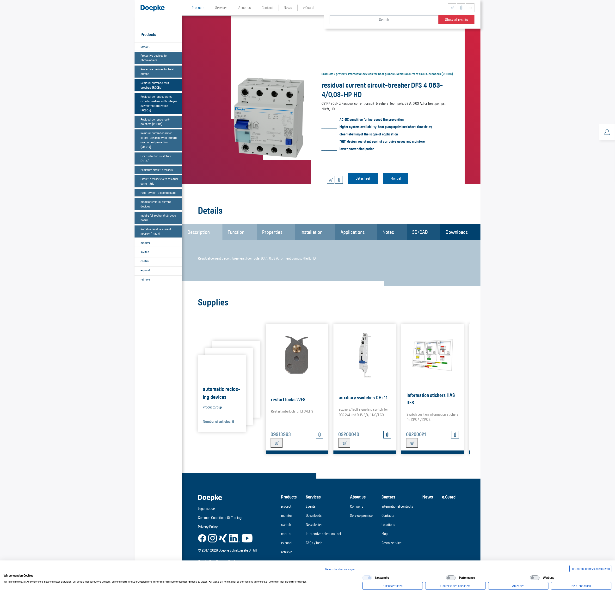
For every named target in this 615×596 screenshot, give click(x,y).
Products (327, 74)
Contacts (387, 515)
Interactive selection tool (323, 533)
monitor (145, 243)
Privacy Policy (208, 526)
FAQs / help (314, 543)
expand (145, 270)
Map (384, 533)
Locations (388, 524)
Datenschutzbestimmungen (340, 569)
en (470, 8)
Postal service (391, 543)
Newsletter (314, 524)
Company (356, 506)
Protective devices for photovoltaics (154, 58)
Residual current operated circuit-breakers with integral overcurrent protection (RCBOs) (159, 103)
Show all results (456, 19)
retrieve (145, 279)
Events (311, 506)
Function (236, 232)
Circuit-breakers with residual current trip (159, 181)
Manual (395, 178)
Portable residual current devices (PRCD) (156, 231)
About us (358, 496)
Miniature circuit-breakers (157, 170)
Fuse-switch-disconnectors (158, 193)
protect (145, 46)
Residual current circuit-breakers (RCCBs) (156, 85)
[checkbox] (367, 577)
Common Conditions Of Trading (219, 517)
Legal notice (206, 508)
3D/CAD (420, 232)
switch (145, 252)
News (427, 496)
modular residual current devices (156, 204)
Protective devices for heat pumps (157, 71)
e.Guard (448, 496)
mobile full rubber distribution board (159, 217)
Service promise (361, 515)
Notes (388, 232)
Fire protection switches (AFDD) (156, 158)
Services (313, 496)
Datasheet (363, 178)
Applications (352, 232)
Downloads (457, 232)
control (145, 261)
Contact (388, 496)
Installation (311, 232)
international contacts (397, 506)
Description (198, 232)
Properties (272, 232)
